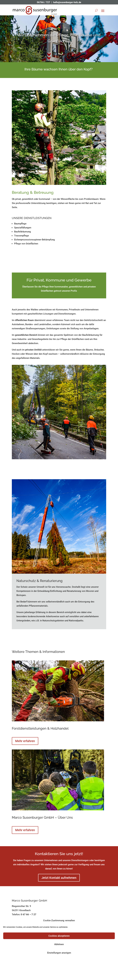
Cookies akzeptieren (59, 935)
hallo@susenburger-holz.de (67, 2)
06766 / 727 (43, 2)
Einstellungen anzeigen (59, 952)
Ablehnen (59, 944)
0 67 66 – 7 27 (28, 914)
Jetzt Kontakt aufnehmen (58, 878)
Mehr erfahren (25, 741)
